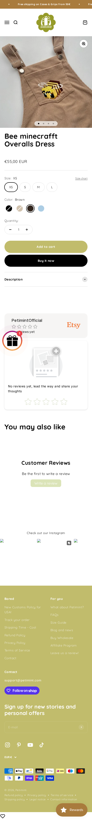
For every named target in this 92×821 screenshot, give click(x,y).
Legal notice (37, 799)
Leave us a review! (64, 653)
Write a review (45, 483)
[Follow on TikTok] (42, 745)
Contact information (63, 799)
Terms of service (62, 795)
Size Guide (58, 623)
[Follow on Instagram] (7, 745)
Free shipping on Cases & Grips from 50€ (38, 4)
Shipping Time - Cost (20, 627)
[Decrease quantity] (10, 229)
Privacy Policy (14, 643)
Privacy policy (36, 795)
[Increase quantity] (26, 229)
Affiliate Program (63, 645)
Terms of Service (17, 650)
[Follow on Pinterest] (19, 745)
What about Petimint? (67, 607)
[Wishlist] (2, 817)
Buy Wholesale (61, 638)
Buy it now (46, 261)
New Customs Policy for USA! (22, 609)
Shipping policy (14, 799)
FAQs (54, 615)
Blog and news (61, 630)
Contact (10, 658)
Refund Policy (14, 635)
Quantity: (11, 221)
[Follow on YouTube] (30, 745)
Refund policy (13, 795)
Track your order (17, 620)
